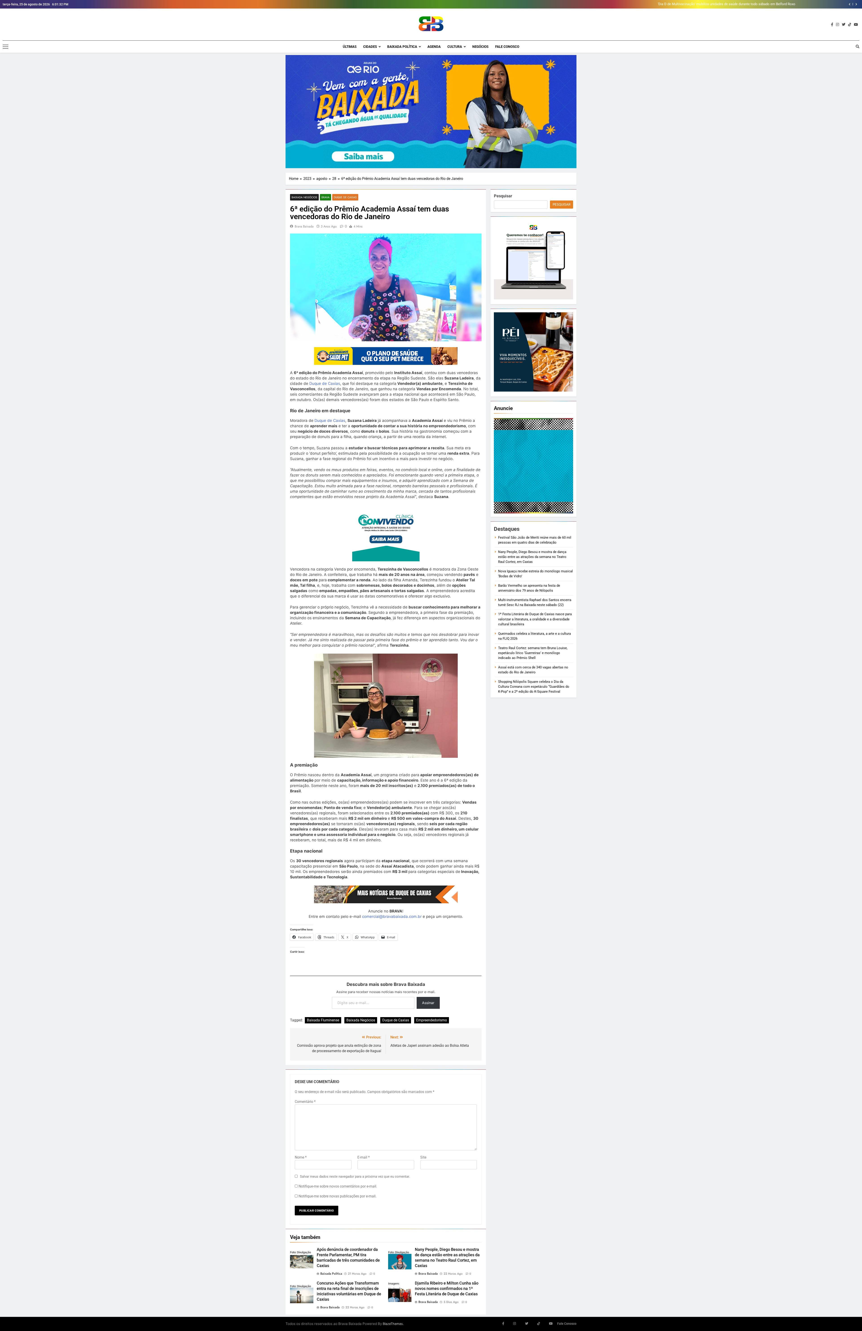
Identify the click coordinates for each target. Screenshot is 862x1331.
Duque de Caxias (345, 197)
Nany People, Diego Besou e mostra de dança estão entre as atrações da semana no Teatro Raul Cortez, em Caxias (532, 557)
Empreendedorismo (431, 1020)
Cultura (454, 47)
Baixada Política (402, 47)
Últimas (349, 47)
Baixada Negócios (304, 197)
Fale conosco (507, 47)
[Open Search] (857, 46)
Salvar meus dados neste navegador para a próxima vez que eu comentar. (355, 1177)
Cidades (370, 47)
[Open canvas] (5, 46)
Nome (301, 1157)
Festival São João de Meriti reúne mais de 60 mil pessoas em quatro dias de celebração (729, 4)
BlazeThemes (393, 1324)
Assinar (428, 1002)
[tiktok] (850, 24)
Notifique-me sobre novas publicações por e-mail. (337, 1196)
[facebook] (832, 24)
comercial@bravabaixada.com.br (392, 916)
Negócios (480, 47)
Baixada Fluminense (323, 1020)
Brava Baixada (304, 226)
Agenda (434, 47)
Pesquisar (503, 196)
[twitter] (843, 24)
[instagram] (837, 24)
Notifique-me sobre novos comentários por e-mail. (338, 1186)
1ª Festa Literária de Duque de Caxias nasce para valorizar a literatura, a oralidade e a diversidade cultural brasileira (535, 619)
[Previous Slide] (850, 4)
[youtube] (856, 24)
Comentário (305, 1102)
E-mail (363, 1157)
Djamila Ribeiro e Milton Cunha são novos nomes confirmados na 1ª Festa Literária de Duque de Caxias (446, 1288)
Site (423, 1157)
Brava (325, 197)
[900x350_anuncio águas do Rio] (431, 111)
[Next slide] (856, 4)
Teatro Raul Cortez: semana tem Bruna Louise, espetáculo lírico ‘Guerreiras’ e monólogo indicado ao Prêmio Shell (532, 653)
